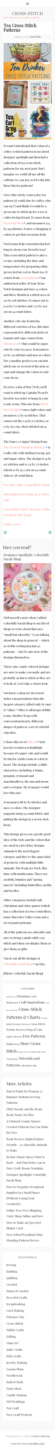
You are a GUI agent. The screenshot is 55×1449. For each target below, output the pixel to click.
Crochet (11, 1284)
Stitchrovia (11, 344)
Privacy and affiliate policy (33, 1443)
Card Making (15, 1310)
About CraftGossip (41, 1436)
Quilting (11, 1278)
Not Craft (12, 1408)
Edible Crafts (15, 1330)
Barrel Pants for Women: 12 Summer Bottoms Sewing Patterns (24, 1096)
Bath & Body (14, 1382)
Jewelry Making (16, 1362)
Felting (11, 1336)
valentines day (29, 1065)
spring (34, 1052)
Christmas (23, 996)
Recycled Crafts (16, 1297)
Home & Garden (17, 1291)
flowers (18, 1036)
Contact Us (15, 1443)
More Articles (18, 1083)
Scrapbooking (15, 1304)
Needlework (14, 1375)
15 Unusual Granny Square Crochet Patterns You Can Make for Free (27, 1126)
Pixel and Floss (13, 223)
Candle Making (16, 1395)
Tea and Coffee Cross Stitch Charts (27, 485)
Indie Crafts (14, 1349)
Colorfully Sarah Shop (18, 964)
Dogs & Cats (34, 1029)
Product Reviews (23, 1052)
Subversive (41, 1052)
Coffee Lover (12, 524)
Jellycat (32, 742)
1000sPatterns (29, 278)
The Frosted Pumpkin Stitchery (25, 447)
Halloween (13, 1044)
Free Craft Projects (19, 1415)
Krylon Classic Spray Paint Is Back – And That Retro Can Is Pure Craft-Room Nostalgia (25, 1162)
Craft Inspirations (31, 1002)
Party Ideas (13, 1388)
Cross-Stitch (27, 13)
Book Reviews (11, 997)
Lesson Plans (15, 1369)
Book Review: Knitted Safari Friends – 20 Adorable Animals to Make (26, 1144)
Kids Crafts (13, 1356)
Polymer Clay (15, 1317)
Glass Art (12, 1343)
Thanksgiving (12, 1058)
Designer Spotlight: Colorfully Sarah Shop (26, 557)
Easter (9, 1036)
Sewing (11, 1265)
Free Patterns (34, 1035)
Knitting (11, 1271)
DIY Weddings (15, 1401)
